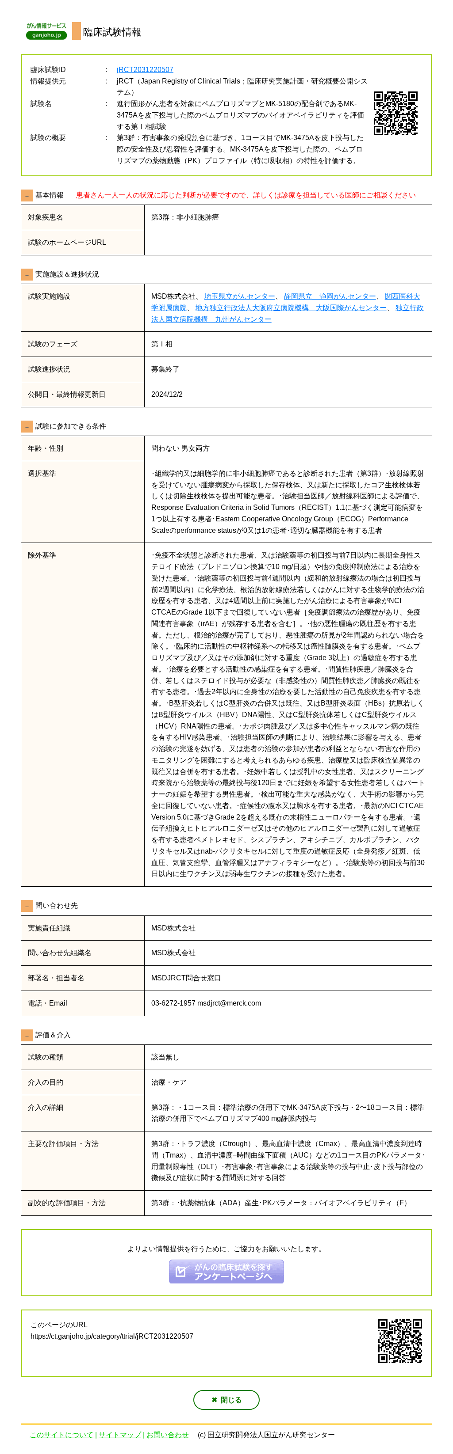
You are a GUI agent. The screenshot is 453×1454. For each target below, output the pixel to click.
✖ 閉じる (226, 1400)
